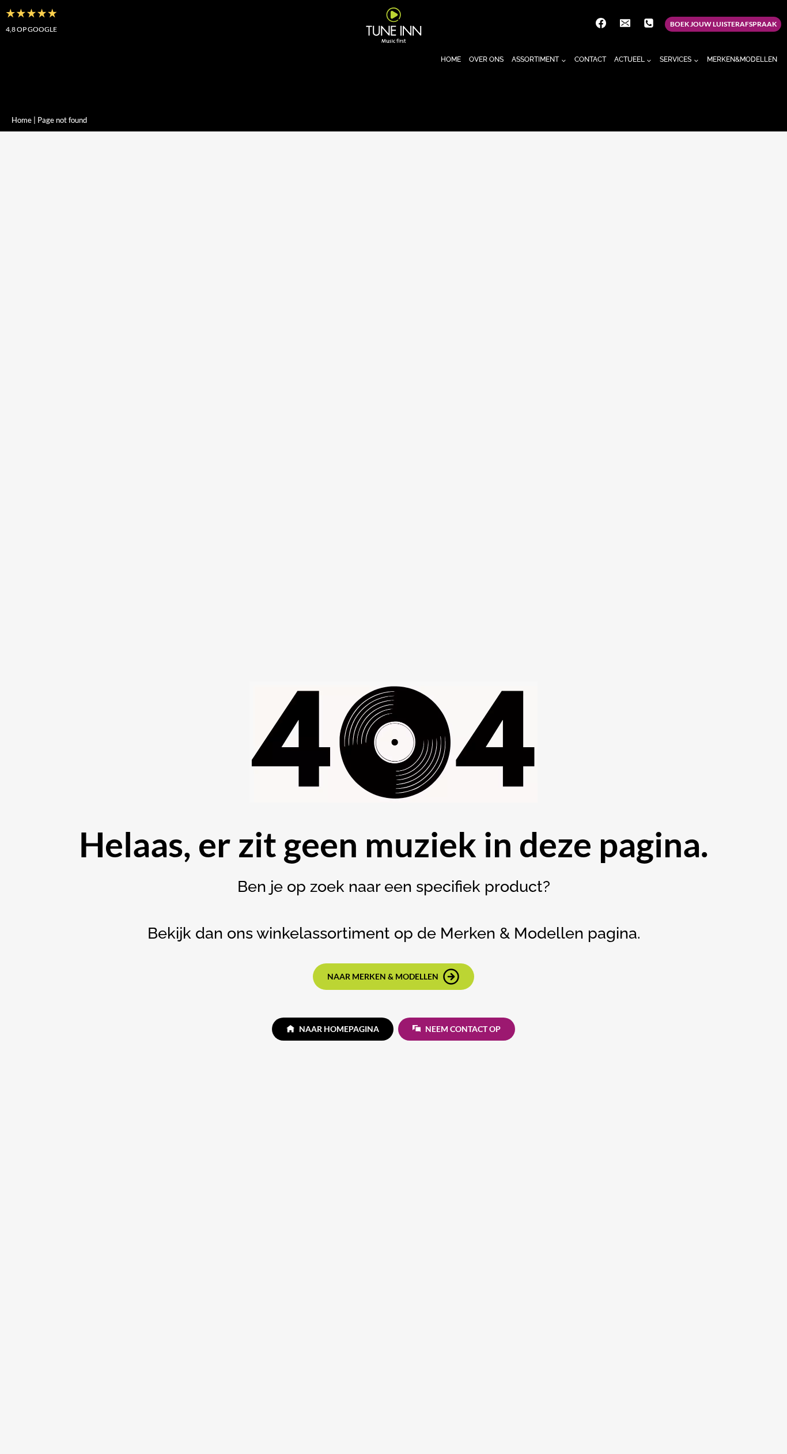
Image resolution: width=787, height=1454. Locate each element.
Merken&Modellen (742, 59)
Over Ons (486, 59)
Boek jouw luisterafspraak (723, 24)
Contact (590, 59)
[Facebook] (601, 23)
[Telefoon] (648, 23)
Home (451, 59)
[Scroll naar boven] (757, 1421)
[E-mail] (625, 23)
